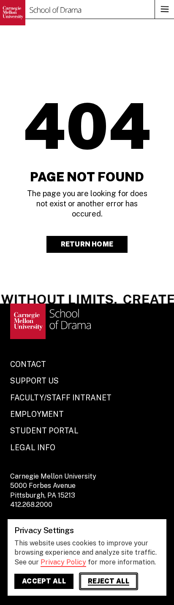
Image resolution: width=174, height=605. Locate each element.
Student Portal (44, 430)
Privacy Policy (63, 562)
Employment (37, 414)
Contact (28, 364)
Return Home (87, 244)
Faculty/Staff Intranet (60, 397)
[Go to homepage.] (40, 12)
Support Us (34, 380)
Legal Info (32, 447)
